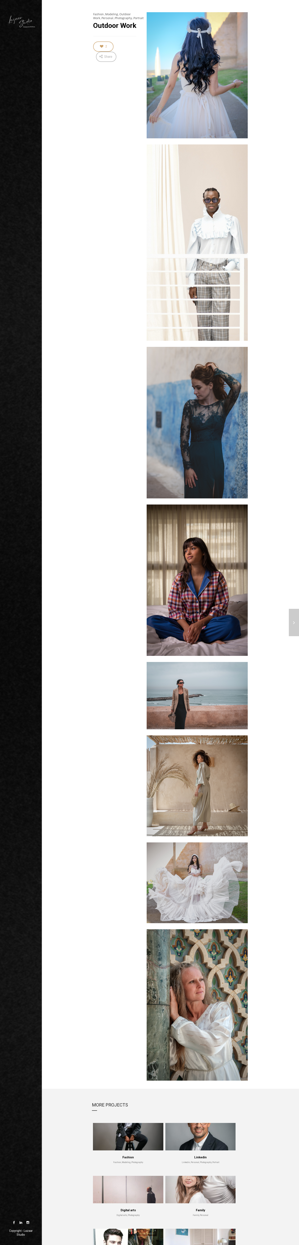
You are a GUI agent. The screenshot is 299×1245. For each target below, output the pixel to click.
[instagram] (27, 1222)
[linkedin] (20, 1222)
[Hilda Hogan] (294, 622)
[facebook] (13, 1222)
